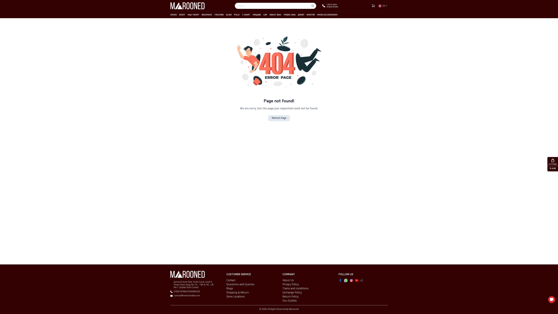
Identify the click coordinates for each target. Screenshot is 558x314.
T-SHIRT (246, 15)
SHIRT (182, 15)
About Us (288, 280)
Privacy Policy (290, 284)
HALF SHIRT (193, 15)
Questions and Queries (240, 284)
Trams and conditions (295, 288)
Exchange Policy (292, 292)
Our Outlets (289, 301)
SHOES (173, 15)
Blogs (229, 288)
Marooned (294, 309)
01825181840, (180, 291)
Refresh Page (279, 118)
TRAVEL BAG (289, 15)
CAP (265, 15)
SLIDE (229, 15)
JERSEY (301, 15)
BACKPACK (207, 15)
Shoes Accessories (327, 15)
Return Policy (290, 296)
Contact (230, 280)
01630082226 (193, 291)
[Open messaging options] (551, 299)
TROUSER (219, 15)
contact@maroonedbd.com (187, 295)
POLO (237, 15)
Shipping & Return (237, 292)
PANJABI (257, 15)
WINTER (311, 15)
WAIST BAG (275, 15)
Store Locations (235, 296)
